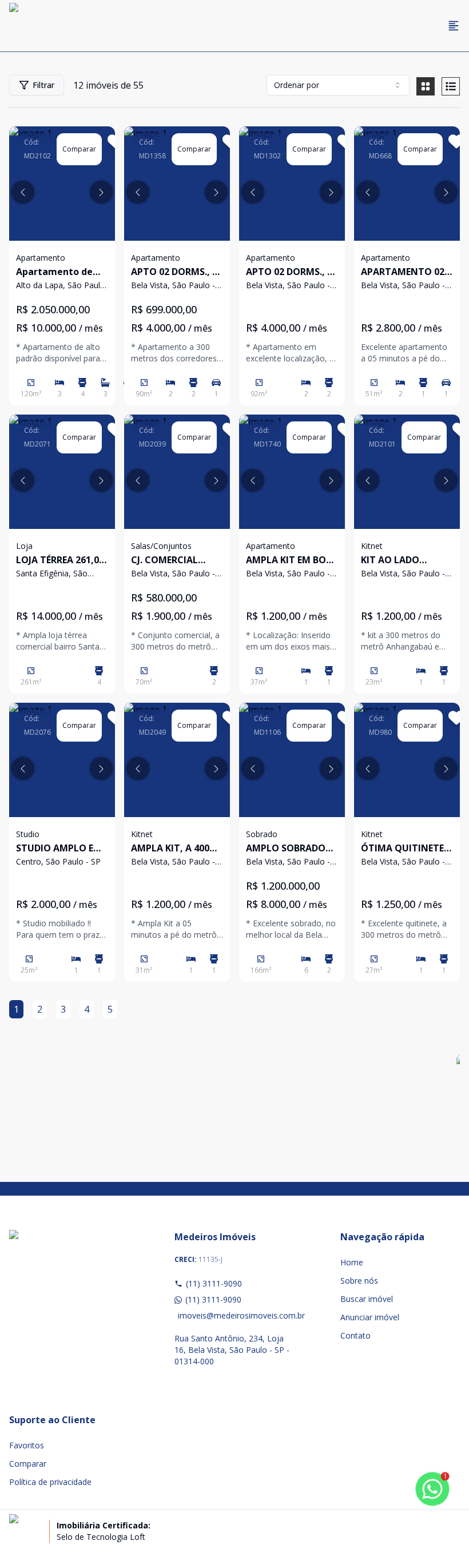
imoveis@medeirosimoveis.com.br (236, 1315)
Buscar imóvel (366, 1298)
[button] (22, 192)
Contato (355, 1335)
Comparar (27, 1463)
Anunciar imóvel (369, 1317)
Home (351, 1262)
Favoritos (26, 1445)
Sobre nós (359, 1280)
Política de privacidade (50, 1481)
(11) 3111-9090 (214, 1283)
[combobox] (338, 85)
